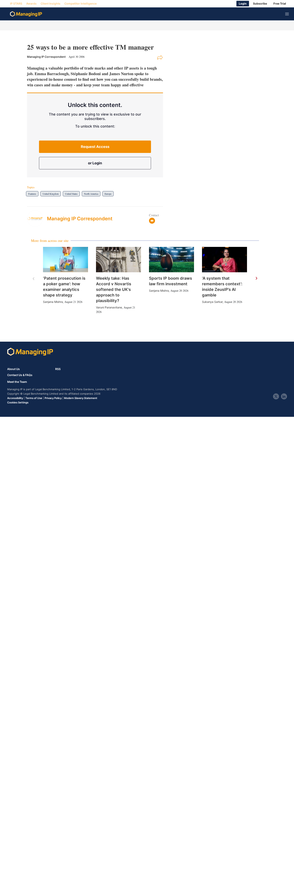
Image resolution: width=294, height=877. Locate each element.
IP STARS (16, 3)
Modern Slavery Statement (80, 398)
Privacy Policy (53, 398)
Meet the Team (17, 381)
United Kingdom (51, 193)
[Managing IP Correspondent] (37, 218)
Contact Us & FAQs (19, 375)
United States (71, 193)
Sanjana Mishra (53, 301)
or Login (95, 163)
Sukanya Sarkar (212, 301)
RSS (58, 369)
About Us (13, 369)
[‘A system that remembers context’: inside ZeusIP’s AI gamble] (224, 259)
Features (32, 193)
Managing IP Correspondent (79, 218)
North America (91, 193)
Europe (108, 193)
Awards (31, 3)
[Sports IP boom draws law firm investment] (171, 259)
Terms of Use (33, 398)
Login (243, 3)
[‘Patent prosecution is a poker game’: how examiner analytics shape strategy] (65, 259)
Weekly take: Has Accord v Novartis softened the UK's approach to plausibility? (113, 289)
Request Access (95, 147)
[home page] (26, 14)
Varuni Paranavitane (109, 307)
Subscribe (260, 3)
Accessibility (15, 398)
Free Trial (279, 3)
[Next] (256, 278)
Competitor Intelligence (80, 3)
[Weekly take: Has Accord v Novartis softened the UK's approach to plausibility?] (118, 259)
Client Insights (50, 3)
